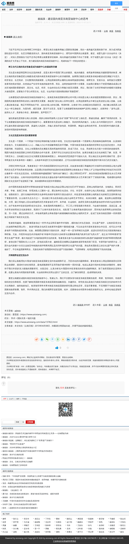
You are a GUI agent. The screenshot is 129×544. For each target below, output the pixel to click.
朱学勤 (48, 532)
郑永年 (26, 519)
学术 (13, 318)
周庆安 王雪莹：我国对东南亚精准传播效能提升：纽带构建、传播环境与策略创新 (35, 479)
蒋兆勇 (58, 528)
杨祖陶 (37, 522)
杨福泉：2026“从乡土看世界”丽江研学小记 (19, 437)
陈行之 (16, 519)
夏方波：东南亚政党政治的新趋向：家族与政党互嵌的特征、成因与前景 (31, 494)
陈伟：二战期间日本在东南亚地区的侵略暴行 (20, 508)
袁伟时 (101, 525)
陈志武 (123, 519)
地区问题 (31, 318)
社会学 (49, 9)
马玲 (68, 525)
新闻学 (58, 9)
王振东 (80, 525)
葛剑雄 (101, 528)
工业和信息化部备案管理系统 (64, 541)
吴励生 (37, 532)
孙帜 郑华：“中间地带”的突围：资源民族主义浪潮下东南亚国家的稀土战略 (32, 476)
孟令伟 (26, 528)
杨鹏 (15, 525)
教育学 (67, 9)
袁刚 (15, 532)
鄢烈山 (69, 519)
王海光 (123, 522)
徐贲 (4, 522)
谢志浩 (101, 532)
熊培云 (123, 525)
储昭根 (112, 528)
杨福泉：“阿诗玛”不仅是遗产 (14, 444)
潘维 (58, 532)
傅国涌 (80, 519)
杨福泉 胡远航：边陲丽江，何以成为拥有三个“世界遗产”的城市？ (28, 440)
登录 (62, 387)
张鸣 (100, 522)
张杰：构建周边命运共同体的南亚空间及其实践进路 (23, 483)
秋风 (4, 528)
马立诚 (26, 522)
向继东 (58, 522)
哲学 (92, 9)
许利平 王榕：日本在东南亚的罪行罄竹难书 (20, 504)
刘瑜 (90, 528)
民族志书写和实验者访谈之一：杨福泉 (18, 458)
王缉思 (37, 525)
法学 (11, 9)
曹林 (58, 519)
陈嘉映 (90, 519)
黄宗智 (101, 519)
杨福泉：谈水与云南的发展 (13, 454)
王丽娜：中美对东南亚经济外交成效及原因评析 (21, 501)
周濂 (4, 525)
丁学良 (48, 519)
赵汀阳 (69, 522)
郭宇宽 (16, 522)
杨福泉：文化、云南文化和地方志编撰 (18, 461)
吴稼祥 (123, 528)
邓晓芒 (26, 525)
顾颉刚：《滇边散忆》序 (12, 490)
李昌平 (90, 522)
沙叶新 (80, 528)
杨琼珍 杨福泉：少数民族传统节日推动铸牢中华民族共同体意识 (27, 451)
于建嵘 (112, 519)
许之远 (5, 532)
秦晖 (4, 519)
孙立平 (112, 532)
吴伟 (68, 528)
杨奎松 (112, 522)
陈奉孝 (48, 525)
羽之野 (90, 532)
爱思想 (8, 3)
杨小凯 (26, 532)
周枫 (47, 528)
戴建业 (80, 522)
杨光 (122, 532)
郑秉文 (69, 532)
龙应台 (37, 519)
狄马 (90, 525)
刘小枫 (16, 528)
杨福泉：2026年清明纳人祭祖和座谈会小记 (20, 447)
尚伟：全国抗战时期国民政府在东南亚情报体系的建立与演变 (26, 486)
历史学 (84, 9)
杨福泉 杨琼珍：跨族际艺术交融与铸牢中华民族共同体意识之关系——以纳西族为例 (35, 433)
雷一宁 (37, 528)
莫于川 (80, 532)
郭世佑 (58, 525)
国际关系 (38, 9)
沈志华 (48, 522)
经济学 (19, 9)
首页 (4, 9)
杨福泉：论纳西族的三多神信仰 (15, 465)
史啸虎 (112, 525)
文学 (75, 9)
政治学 (28, 9)
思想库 (100, 9)
